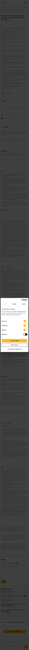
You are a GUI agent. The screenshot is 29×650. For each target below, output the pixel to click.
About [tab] (23, 304)
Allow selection (14, 344)
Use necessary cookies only (14, 349)
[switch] (25, 325)
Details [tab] (14, 304)
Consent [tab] (5, 304)
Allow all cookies (14, 340)
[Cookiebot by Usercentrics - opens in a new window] (21, 300)
